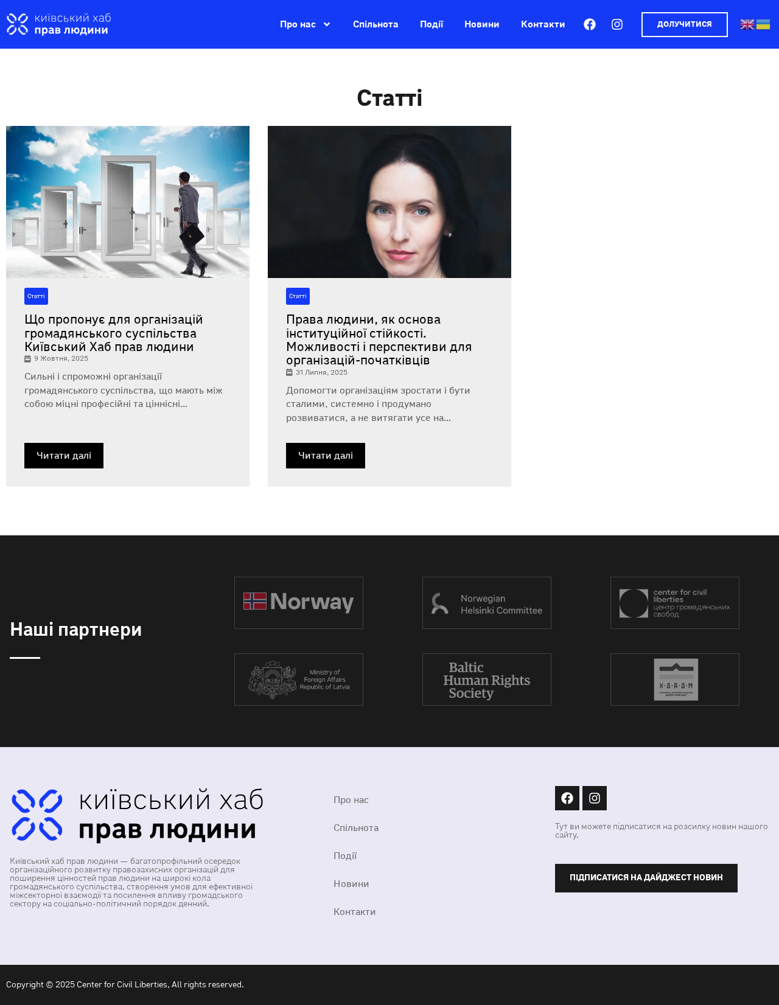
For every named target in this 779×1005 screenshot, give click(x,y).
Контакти (543, 24)
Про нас (298, 24)
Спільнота (376, 24)
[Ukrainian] (764, 23)
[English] (748, 23)
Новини (482, 24)
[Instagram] (617, 24)
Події (431, 24)
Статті (36, 296)
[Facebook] (590, 24)
